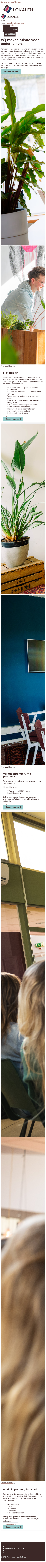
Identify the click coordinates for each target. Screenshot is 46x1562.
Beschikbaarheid (11, 71)
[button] (3, 21)
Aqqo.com (11, 1557)
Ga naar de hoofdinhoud (11, 2)
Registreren (14, 25)
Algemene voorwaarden (15, 1548)
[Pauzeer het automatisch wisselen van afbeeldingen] (14, 366)
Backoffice (21, 1557)
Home (6, 23)
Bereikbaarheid (17, 23)
